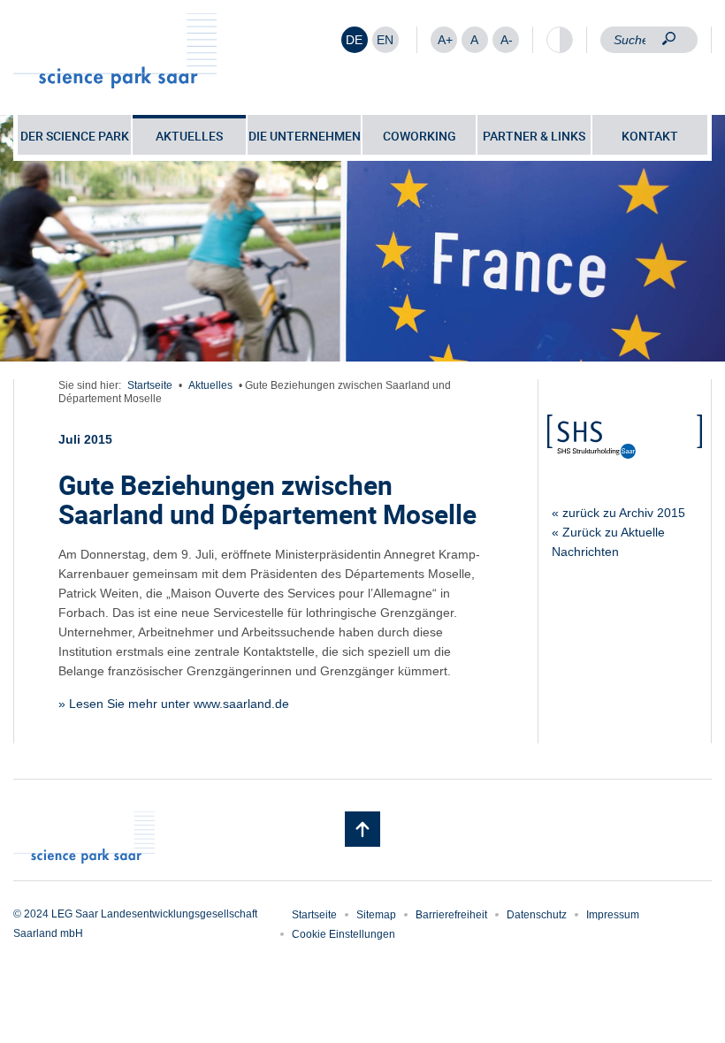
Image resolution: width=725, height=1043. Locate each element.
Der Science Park (74, 135)
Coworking (419, 135)
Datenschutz (537, 915)
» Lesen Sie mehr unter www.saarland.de (173, 704)
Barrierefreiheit (451, 915)
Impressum (612, 915)
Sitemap (376, 915)
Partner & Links (534, 135)
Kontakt (650, 135)
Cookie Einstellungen (343, 934)
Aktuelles (189, 135)
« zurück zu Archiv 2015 (618, 513)
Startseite (149, 385)
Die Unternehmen (304, 135)
